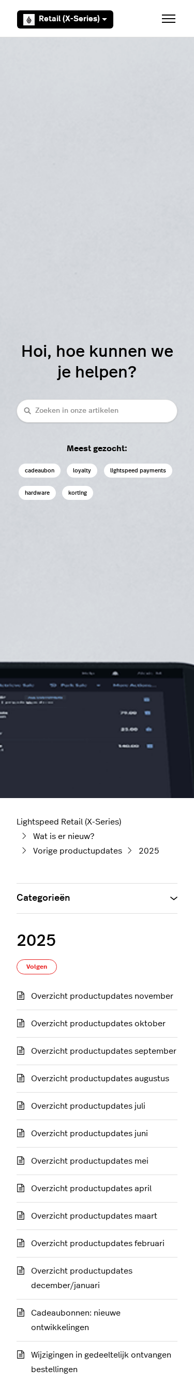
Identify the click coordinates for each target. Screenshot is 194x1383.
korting (77, 493)
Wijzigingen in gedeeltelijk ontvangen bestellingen (101, 1362)
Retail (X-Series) (69, 19)
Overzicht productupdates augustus (100, 1078)
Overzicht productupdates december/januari (81, 1278)
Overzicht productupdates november (102, 996)
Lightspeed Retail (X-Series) (69, 822)
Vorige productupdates (77, 851)
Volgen (36, 966)
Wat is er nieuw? (63, 836)
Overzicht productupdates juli (88, 1106)
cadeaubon (39, 470)
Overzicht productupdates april (91, 1188)
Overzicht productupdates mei (89, 1161)
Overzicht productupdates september (103, 1051)
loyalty (82, 470)
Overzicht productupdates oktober (98, 1023)
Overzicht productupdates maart (94, 1216)
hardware (37, 493)
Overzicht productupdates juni (89, 1133)
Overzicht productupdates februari (98, 1243)
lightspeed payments (138, 470)
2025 (149, 851)
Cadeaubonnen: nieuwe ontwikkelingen (76, 1320)
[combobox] (97, 411)
